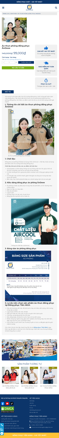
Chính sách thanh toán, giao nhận (10, 425)
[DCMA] (7, 409)
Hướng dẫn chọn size (7, 419)
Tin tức (31, 407)
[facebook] (2, 403)
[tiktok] (11, 403)
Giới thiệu (32, 401)
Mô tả (8, 92)
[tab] (8, 91)
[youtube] (7, 403)
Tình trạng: (5, 57)
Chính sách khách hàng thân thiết (10, 421)
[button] (24, 39)
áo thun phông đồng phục (13, 59)
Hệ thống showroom (35, 410)
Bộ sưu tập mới (34, 412)
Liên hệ (31, 403)
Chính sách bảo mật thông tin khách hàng (12, 428)
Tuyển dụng (33, 405)
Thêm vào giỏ (26, 62)
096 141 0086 (39, 425)
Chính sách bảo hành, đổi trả (8, 423)
